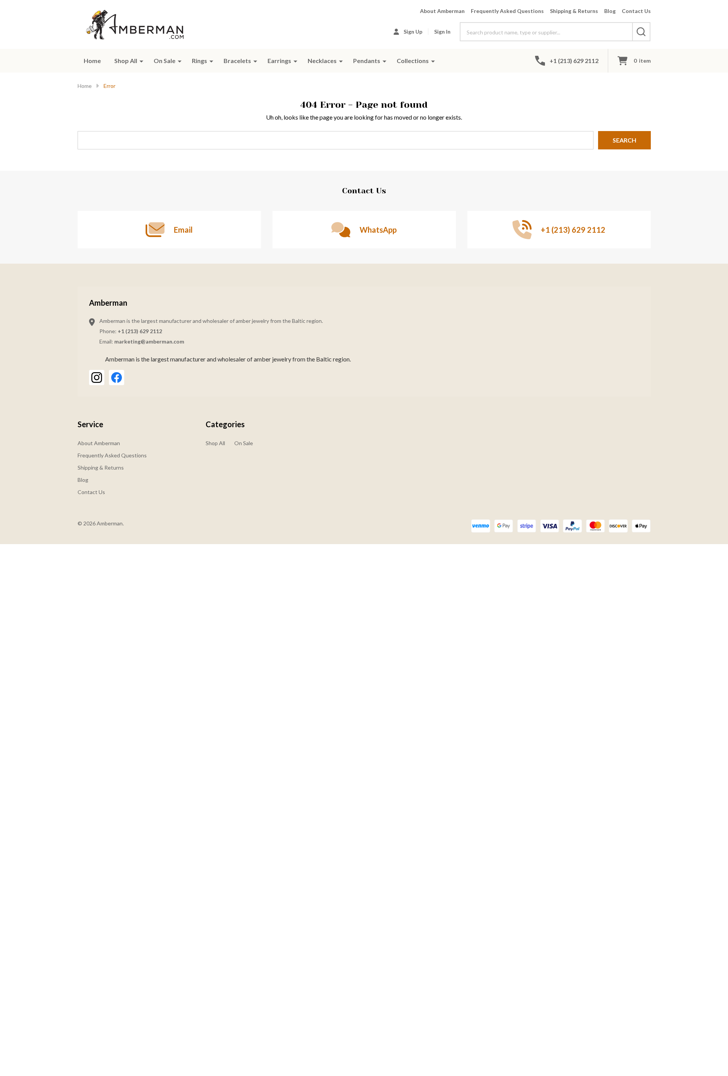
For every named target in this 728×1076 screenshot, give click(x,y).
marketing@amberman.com (149, 341)
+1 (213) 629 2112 (140, 331)
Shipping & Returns (574, 11)
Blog (610, 11)
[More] (141, 60)
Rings (199, 60)
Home (92, 60)
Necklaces (322, 60)
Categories (225, 424)
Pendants (366, 60)
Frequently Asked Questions (507, 11)
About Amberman (442, 11)
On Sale (164, 60)
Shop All (125, 60)
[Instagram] (96, 377)
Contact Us (636, 11)
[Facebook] (116, 377)
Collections (413, 60)
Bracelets (237, 60)
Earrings (279, 60)
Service (90, 424)
